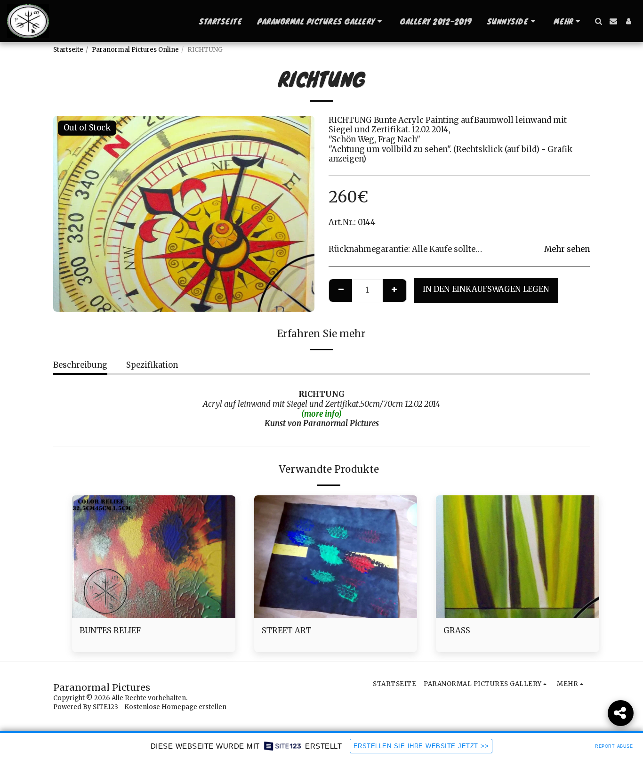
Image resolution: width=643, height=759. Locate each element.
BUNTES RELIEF (110, 631)
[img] (153, 556)
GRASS (456, 631)
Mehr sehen (567, 249)
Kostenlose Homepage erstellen (175, 707)
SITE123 (105, 707)
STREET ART (287, 631)
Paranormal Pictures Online (135, 50)
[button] (321, 21)
